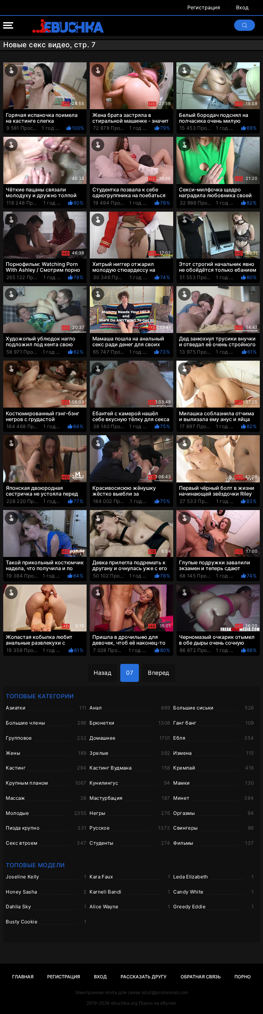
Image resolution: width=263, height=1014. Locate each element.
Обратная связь (201, 976)
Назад (102, 672)
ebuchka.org (124, 1003)
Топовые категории (39, 696)
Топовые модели (35, 865)
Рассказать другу (143, 976)
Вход (242, 7)
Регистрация (203, 7)
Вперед (158, 672)
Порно (242, 976)
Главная (22, 976)
